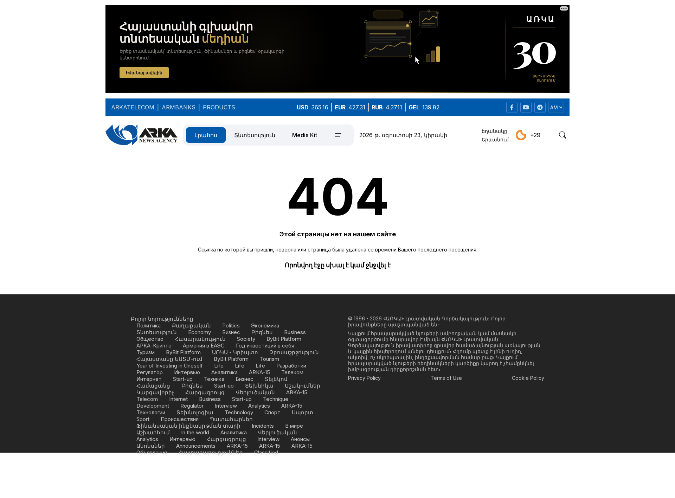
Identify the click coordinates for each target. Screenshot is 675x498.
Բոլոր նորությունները (162, 318)
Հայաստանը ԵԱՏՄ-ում (169, 359)
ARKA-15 (259, 372)
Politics (231, 325)
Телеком (292, 372)
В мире (294, 425)
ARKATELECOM (132, 107)
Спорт (272, 412)
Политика (148, 325)
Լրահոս (205, 135)
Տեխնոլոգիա (194, 412)
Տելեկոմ (276, 379)
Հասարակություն (200, 339)
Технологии (150, 412)
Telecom (147, 399)
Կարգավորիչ (155, 392)
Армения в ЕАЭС (204, 345)
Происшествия (180, 419)
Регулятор (149, 372)
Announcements (196, 445)
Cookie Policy (528, 378)
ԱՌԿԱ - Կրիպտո (235, 352)
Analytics (259, 405)
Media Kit (304, 135)
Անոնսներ (150, 445)
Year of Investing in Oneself (169, 365)
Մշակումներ (302, 385)
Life (219, 365)
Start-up (183, 379)
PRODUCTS (219, 107)
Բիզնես (262, 332)
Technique (275, 399)
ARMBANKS (178, 107)
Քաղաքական (191, 325)
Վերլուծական (255, 392)
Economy (199, 332)
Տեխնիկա (259, 385)
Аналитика (224, 372)
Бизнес (231, 332)
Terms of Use (446, 378)
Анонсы (300, 439)
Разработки (291, 365)
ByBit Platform (283, 339)
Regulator (192, 405)
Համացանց (153, 385)
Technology (239, 412)
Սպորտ (302, 412)
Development (152, 405)
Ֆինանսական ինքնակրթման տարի (188, 425)
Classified (266, 452)
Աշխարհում (153, 432)
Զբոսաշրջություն (294, 352)
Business (295, 332)
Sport (142, 419)
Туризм (145, 352)
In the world (195, 432)
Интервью (187, 372)
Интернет (149, 379)
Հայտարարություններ (210, 452)
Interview (226, 405)
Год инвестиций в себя (265, 345)
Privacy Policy (364, 378)
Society (246, 339)
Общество (149, 339)
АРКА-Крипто (154, 345)
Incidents (263, 425)
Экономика (265, 325)
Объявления (151, 452)
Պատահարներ (231, 419)
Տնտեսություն (254, 135)
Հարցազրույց (205, 392)
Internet (178, 399)
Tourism (269, 359)
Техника (214, 379)
